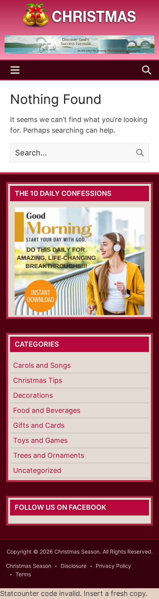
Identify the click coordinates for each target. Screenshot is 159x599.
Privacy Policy (113, 565)
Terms (23, 574)
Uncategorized (37, 470)
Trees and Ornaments (48, 455)
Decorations (33, 395)
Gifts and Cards (38, 425)
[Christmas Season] (79, 14)
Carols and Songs (42, 365)
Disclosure (73, 565)
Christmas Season (28, 565)
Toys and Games (40, 440)
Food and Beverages (46, 410)
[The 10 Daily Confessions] (79, 51)
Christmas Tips (37, 380)
